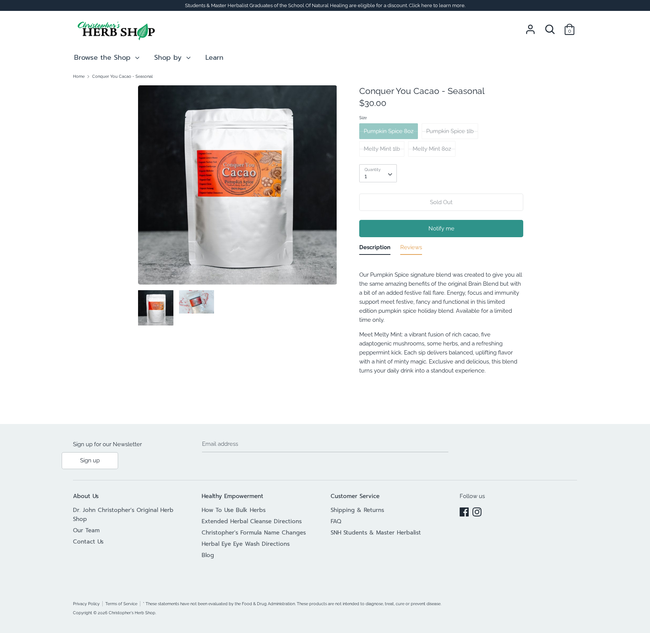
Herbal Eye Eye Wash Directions (246, 544)
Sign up (90, 460)
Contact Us (88, 542)
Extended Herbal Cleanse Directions (252, 521)
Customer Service (355, 496)
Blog (208, 555)
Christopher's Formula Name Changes (254, 533)
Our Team (86, 530)
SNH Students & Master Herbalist (376, 533)
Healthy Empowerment (232, 496)
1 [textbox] (365, 176)
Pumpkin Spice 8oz (388, 131)
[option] (237, 187)
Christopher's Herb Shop (132, 612)
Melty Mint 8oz (432, 148)
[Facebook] (464, 510)
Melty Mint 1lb (382, 148)
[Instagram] (476, 510)
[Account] (530, 26)
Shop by (169, 57)
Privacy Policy (86, 603)
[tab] (374, 249)
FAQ (336, 521)
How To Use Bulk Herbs (234, 510)
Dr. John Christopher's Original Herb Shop (123, 514)
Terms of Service (121, 603)
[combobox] (378, 173)
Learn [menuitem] (214, 57)
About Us (86, 496)
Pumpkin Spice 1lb (450, 131)
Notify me (441, 228)
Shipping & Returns (357, 510)
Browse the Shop (103, 57)
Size (363, 117)
